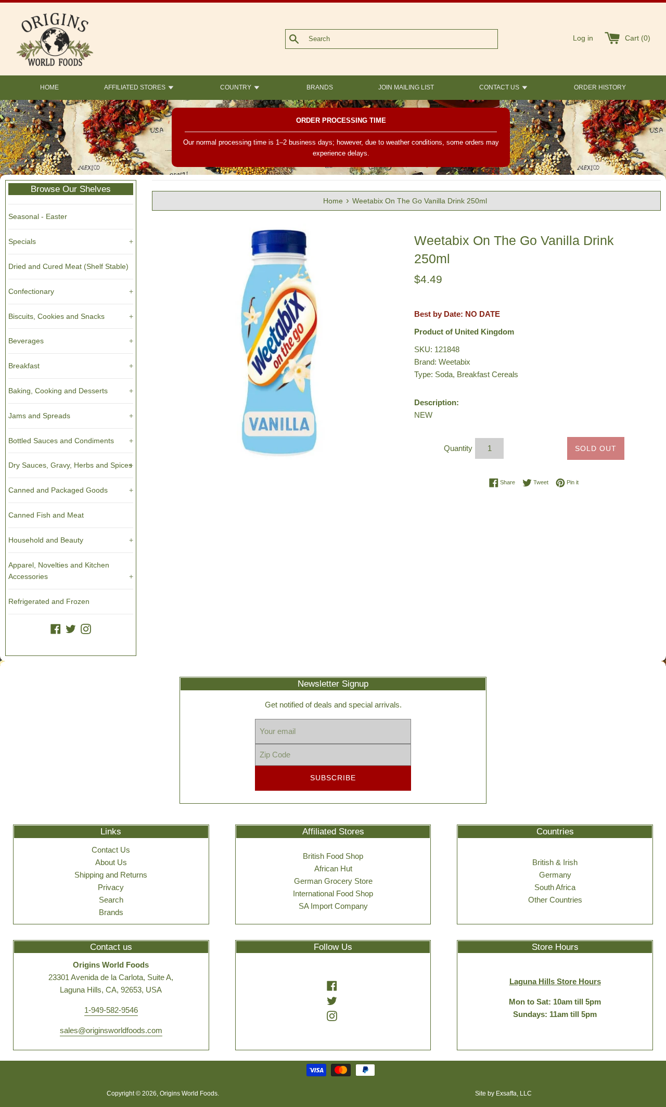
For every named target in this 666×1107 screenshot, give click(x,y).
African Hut (333, 868)
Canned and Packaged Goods (70, 490)
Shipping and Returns (110, 874)
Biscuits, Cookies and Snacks (70, 316)
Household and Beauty (70, 540)
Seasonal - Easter (37, 216)
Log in (583, 38)
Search (111, 899)
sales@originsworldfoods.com (111, 1030)
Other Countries (555, 899)
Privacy (111, 887)
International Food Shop (333, 893)
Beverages (70, 341)
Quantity (458, 448)
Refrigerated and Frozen (48, 601)
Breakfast (70, 366)
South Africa (554, 887)
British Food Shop (333, 856)
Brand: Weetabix (442, 361)
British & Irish (555, 862)
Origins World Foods (188, 1093)
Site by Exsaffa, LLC (503, 1093)
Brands (111, 912)
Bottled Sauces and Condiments (70, 440)
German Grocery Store (333, 881)
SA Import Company (333, 906)
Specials (70, 241)
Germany (555, 874)
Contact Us (111, 849)
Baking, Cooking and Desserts (70, 391)
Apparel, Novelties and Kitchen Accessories (70, 571)
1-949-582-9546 (111, 1010)
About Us (111, 862)
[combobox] (408, 39)
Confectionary (70, 291)
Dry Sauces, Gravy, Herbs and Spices (70, 465)
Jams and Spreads (70, 415)
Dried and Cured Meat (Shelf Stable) (68, 266)
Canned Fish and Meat (46, 515)
